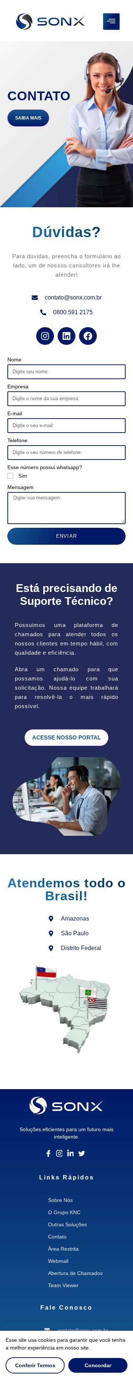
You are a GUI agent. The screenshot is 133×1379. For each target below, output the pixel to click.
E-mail (14, 413)
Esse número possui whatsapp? (44, 467)
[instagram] (59, 1153)
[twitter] (81, 1153)
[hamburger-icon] (111, 21)
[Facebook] (48, 1153)
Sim (22, 476)
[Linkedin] (70, 1153)
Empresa (17, 386)
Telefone (17, 440)
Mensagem (20, 487)
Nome (14, 360)
